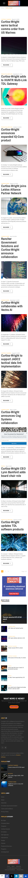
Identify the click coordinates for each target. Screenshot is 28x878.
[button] (14, 434)
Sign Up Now (13, 443)
